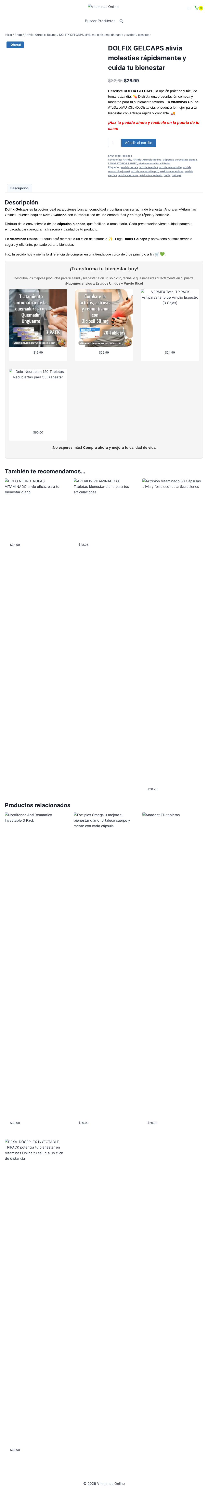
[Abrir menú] (189, 8)
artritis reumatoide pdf (144, 171)
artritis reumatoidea (171, 171)
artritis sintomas (128, 175)
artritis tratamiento (151, 175)
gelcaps (176, 175)
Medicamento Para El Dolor (154, 163)
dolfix (167, 175)
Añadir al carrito (138, 143)
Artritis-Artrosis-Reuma (147, 159)
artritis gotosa (129, 167)
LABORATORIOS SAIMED (122, 163)
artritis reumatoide (170, 167)
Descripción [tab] (19, 188)
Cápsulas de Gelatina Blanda (180, 159)
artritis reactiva (148, 167)
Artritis (127, 159)
